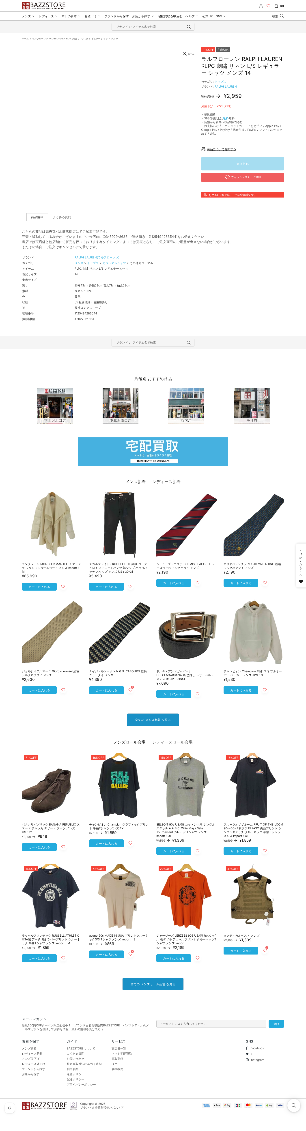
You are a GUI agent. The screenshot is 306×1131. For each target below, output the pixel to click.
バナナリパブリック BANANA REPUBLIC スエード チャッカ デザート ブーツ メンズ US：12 (51, 828)
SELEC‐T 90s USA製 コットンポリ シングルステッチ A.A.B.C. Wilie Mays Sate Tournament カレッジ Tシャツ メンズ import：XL (185, 830)
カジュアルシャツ (114, 263)
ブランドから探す (33, 1069)
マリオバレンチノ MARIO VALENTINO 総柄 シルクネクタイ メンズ (252, 566)
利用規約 (72, 1069)
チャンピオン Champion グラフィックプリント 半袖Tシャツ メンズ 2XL (119, 826)
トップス (220, 81)
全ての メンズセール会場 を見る (153, 984)
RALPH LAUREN (226, 86)
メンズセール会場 (129, 742)
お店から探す (30, 1074)
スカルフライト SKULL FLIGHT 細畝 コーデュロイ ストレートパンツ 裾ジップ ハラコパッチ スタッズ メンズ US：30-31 (118, 567)
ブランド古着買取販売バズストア (44, 5)
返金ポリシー (75, 1074)
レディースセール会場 (172, 742)
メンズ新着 (135, 481)
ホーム (25, 38)
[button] (293, 1105)
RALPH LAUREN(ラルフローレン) (97, 257)
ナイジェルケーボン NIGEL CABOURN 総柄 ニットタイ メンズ (118, 673)
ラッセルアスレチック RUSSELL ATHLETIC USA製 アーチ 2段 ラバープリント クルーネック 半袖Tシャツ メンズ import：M (51, 939)
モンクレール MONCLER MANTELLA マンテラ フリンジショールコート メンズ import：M (51, 567)
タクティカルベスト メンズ (241, 935)
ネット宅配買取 (122, 1053)
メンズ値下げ (30, 1058)
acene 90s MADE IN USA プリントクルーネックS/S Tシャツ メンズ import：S (118, 937)
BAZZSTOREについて (81, 1048)
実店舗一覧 (119, 1048)
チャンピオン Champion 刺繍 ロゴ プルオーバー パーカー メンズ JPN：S (253, 673)
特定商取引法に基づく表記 (84, 1064)
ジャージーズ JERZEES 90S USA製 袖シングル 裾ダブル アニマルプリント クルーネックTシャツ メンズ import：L (186, 939)
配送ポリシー (75, 1079)
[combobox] (153, 27)
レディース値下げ (33, 1064)
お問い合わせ (75, 1058)
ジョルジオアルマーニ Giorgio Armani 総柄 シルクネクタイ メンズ (50, 673)
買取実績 (117, 1058)
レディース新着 (166, 481)
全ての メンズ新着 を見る (153, 720)
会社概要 (117, 1069)
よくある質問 (75, 1053)
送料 (226, 118)
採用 (114, 1064)
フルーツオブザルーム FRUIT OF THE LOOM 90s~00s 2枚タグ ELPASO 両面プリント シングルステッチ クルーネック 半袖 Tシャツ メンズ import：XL (253, 830)
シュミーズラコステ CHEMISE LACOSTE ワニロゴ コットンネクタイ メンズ (185, 566)
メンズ (79, 263)
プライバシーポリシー (81, 1084)
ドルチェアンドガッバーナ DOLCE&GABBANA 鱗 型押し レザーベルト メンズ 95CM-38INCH (185, 675)
